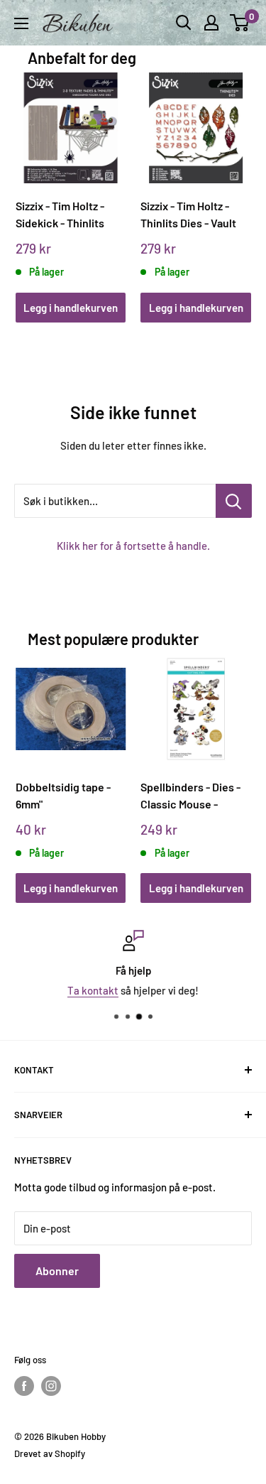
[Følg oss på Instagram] (51, 1386)
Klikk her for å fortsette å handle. (133, 545)
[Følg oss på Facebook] (24, 1386)
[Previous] (30, 183)
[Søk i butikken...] (234, 501)
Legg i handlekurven (70, 307)
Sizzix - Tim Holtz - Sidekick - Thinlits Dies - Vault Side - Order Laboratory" (60, 215)
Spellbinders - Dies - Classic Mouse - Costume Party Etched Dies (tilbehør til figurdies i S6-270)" (193, 796)
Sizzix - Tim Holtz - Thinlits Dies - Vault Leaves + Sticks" (188, 215)
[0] (240, 22)
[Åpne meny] (21, 23)
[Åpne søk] (184, 23)
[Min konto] (211, 23)
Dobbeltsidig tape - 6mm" (63, 795)
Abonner (57, 1270)
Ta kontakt (92, 990)
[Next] (235, 183)
